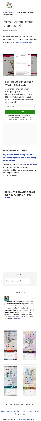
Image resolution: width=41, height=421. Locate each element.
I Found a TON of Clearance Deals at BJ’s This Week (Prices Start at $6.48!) (10, 376)
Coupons (12, 13)
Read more (11, 355)
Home (5, 13)
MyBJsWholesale (23, 419)
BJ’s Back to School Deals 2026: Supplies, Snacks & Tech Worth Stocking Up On (29, 340)
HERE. (8, 197)
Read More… (17, 319)
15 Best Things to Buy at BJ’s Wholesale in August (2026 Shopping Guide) (10, 340)
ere (17, 173)
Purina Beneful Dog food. (25, 42)
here (5, 173)
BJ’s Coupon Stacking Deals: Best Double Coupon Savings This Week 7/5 (29, 376)
